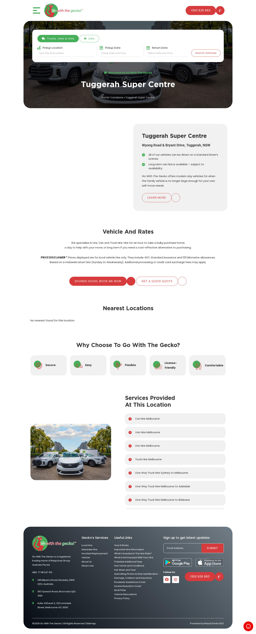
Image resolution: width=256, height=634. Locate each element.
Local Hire (87, 545)
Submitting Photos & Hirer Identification (136, 574)
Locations (117, 97)
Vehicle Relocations (125, 594)
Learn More (156, 198)
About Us (87, 561)
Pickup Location (53, 48)
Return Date (160, 48)
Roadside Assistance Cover (130, 582)
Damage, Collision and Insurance (133, 578)
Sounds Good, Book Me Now (98, 281)
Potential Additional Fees (128, 561)
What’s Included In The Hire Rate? (133, 553)
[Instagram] (175, 579)
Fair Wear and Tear (125, 570)
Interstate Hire (89, 549)
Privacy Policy (122, 598)
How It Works (121, 545)
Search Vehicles (205, 53)
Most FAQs (120, 590)
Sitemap (91, 623)
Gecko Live (88, 565)
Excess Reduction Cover (127, 586)
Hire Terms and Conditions (129, 565)
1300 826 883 (201, 10)
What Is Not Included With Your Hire (133, 557)
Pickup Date (113, 48)
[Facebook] (166, 579)
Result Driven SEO (214, 623)
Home (105, 97)
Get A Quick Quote (157, 281)
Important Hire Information (129, 549)
